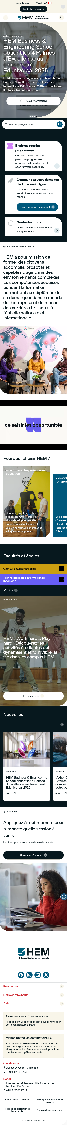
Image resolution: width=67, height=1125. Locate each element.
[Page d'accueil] (33, 965)
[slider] (16, 438)
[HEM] (33, 17)
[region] (33, 425)
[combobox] (33, 124)
